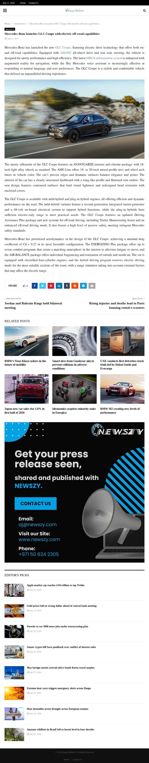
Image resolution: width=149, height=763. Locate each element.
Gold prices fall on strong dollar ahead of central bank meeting (61, 606)
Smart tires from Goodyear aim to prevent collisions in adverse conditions (73, 364)
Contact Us (33, 2)
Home (23, 2)
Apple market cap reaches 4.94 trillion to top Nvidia (55, 585)
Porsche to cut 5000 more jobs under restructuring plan (57, 626)
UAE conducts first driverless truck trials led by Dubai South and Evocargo (122, 364)
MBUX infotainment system (104, 58)
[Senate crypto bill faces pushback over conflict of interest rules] (14, 652)
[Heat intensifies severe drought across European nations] (14, 714)
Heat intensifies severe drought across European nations (57, 709)
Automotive (9, 29)
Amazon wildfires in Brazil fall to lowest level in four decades (60, 729)
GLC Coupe (63, 47)
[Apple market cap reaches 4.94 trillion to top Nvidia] (14, 590)
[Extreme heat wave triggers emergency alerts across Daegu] (14, 693)
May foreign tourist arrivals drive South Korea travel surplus (60, 667)
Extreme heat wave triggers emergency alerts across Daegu (59, 688)
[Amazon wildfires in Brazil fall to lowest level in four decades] (14, 734)
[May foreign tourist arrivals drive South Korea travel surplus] (14, 672)
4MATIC (66, 53)
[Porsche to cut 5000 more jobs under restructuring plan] (14, 631)
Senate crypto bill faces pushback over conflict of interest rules (61, 647)
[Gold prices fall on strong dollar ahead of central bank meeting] (14, 610)
